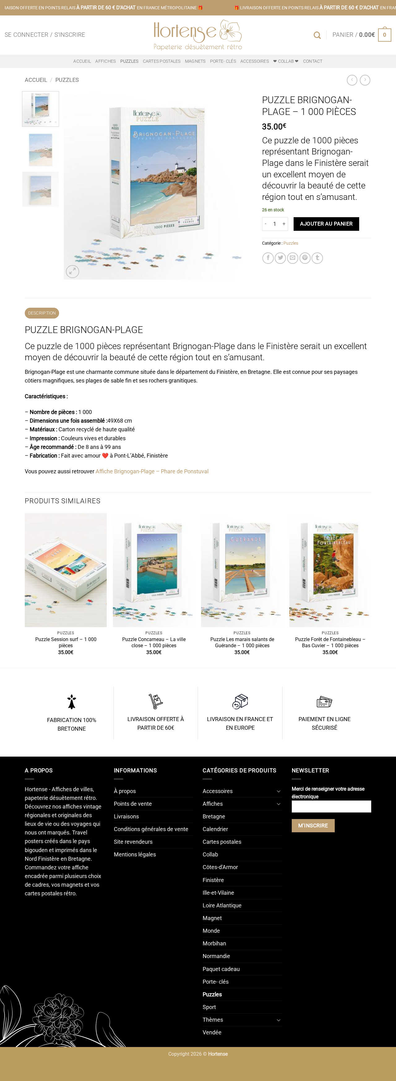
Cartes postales (162, 61)
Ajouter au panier (326, 224)
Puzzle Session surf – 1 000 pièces (66, 642)
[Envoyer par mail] (292, 258)
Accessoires (254, 61)
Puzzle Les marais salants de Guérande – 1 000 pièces (242, 642)
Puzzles (129, 61)
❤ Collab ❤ (286, 61)
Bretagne (214, 816)
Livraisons (126, 816)
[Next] (241, 185)
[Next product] (352, 80)
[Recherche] (317, 35)
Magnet (212, 918)
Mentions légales (135, 854)
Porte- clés (223, 61)
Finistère (213, 880)
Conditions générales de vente (151, 829)
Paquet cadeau (221, 969)
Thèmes (213, 1020)
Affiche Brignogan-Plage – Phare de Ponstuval (152, 471)
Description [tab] (42, 312)
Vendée (212, 1032)
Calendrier (215, 829)
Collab (210, 854)
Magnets (195, 61)
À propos (125, 791)
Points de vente (133, 804)
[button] (45, 35)
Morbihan (214, 943)
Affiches (105, 61)
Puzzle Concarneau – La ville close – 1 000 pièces (154, 642)
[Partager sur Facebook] (267, 258)
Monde (211, 931)
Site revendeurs (133, 842)
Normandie (216, 956)
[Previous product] (365, 80)
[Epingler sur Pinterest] (305, 258)
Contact (313, 61)
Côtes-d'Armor (220, 867)
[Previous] (75, 185)
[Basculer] (278, 791)
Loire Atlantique (222, 905)
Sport (209, 1007)
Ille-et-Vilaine (218, 893)
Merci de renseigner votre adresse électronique (328, 793)
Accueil (82, 61)
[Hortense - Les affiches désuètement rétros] (198, 35)
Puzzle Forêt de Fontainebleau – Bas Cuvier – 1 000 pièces (330, 642)
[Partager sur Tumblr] (317, 258)
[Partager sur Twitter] (280, 258)
